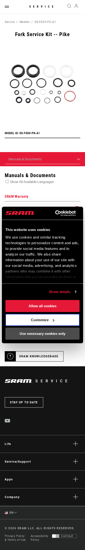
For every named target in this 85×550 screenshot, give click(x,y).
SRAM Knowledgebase (38, 356)
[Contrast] (55, 536)
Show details (59, 292)
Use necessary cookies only (42, 334)
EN (11, 512)
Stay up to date (24, 402)
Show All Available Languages (32, 182)
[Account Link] (76, 7)
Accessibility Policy (39, 537)
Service (42, 6)
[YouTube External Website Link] (7, 421)
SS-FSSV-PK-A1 (45, 22)
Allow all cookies (42, 306)
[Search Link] (69, 7)
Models (25, 22)
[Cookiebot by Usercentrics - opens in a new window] (57, 213)
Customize (40, 320)
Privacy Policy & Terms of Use (15, 537)
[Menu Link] (7, 7)
